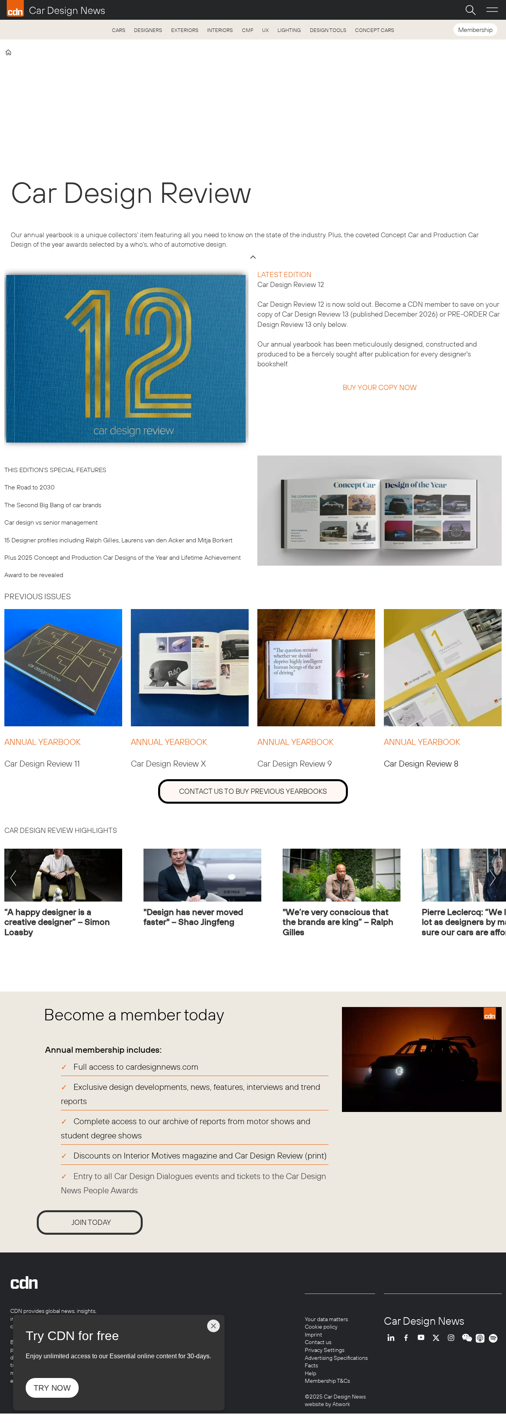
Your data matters (326, 1319)
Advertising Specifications (336, 1357)
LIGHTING (289, 30)
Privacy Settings (324, 1350)
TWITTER (438, 1338)
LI (393, 1338)
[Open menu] (492, 10)
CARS (118, 30)
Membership (475, 30)
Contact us (318, 1342)
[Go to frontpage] (55, 8)
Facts (311, 1365)
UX (265, 30)
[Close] (213, 1326)
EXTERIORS (184, 30)
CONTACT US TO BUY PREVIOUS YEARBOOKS (253, 791)
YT (423, 1338)
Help (310, 1373)
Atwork (340, 1404)
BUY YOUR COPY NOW (380, 387)
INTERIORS (220, 30)
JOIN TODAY (91, 1222)
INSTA (453, 1338)
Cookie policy (321, 1326)
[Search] (470, 10)
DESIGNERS (148, 30)
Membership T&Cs (327, 1380)
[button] (13, 880)
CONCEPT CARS (374, 30)
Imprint (313, 1334)
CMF (247, 30)
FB (408, 1338)
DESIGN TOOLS (328, 30)
